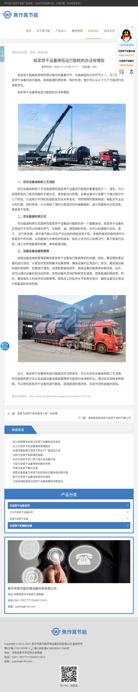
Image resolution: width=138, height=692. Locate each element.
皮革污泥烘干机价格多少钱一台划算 (37, 413)
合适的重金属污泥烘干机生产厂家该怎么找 (36, 450)
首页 (28, 31)
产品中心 (61, 31)
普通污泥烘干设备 (19, 518)
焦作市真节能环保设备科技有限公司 (23, 15)
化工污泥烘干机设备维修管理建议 (31, 446)
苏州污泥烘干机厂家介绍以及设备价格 (34, 459)
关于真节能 (43, 31)
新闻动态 (93, 31)
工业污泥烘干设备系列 (21, 512)
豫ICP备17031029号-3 (17, 648)
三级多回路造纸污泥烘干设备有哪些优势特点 (38, 481)
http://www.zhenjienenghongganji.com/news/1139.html (60, 396)
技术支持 (109, 31)
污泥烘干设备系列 (20, 505)
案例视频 (77, 31)
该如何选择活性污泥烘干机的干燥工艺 (109, 417)
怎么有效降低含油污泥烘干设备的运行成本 (36, 441)
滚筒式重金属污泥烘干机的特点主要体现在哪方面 (40, 472)
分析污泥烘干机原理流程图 (28, 455)
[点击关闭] (132, 27)
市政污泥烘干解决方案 (25, 468)
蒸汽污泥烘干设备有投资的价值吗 (31, 476)
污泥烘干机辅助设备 (21, 525)
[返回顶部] (131, 72)
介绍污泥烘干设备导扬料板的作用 (31, 463)
